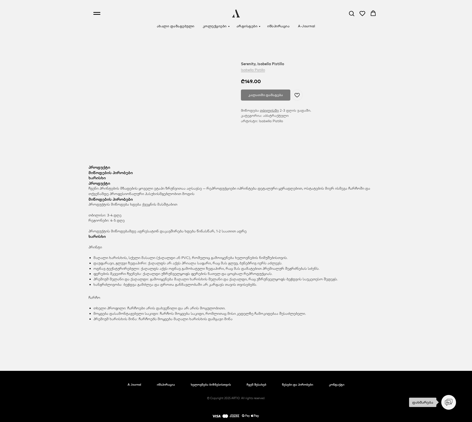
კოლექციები (215, 26)
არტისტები (247, 26)
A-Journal (306, 26)
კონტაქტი (336, 384)
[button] (351, 13)
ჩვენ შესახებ (256, 384)
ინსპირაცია (278, 26)
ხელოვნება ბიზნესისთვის (211, 384)
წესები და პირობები (297, 384)
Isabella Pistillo (253, 70)
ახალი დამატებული (175, 26)
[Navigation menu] (96, 13)
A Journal (134, 384)
